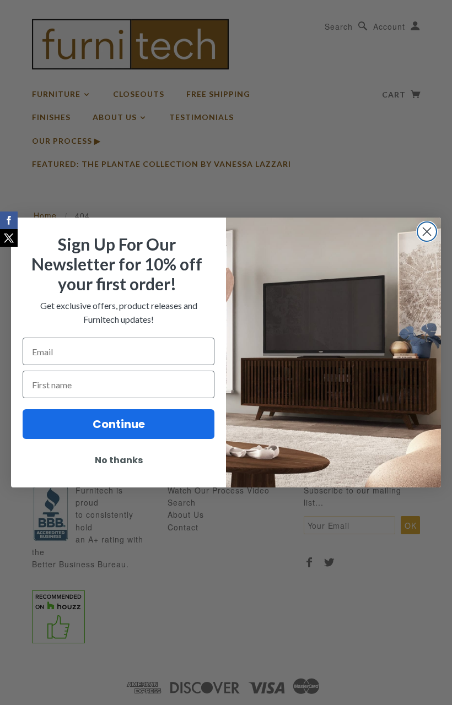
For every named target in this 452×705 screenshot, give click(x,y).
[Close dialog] (427, 231)
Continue (119, 424)
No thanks (119, 460)
